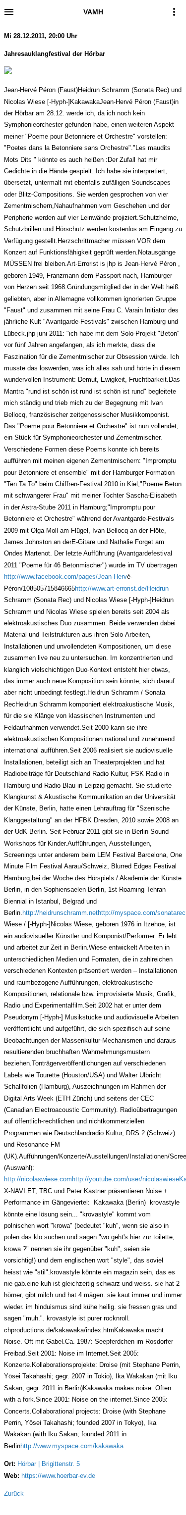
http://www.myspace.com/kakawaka (72, 1446)
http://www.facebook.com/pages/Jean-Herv (65, 576)
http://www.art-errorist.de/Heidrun (122, 588)
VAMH (93, 12)
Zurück (14, 1493)
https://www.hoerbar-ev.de (58, 1475)
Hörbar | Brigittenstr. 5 (48, 1463)
